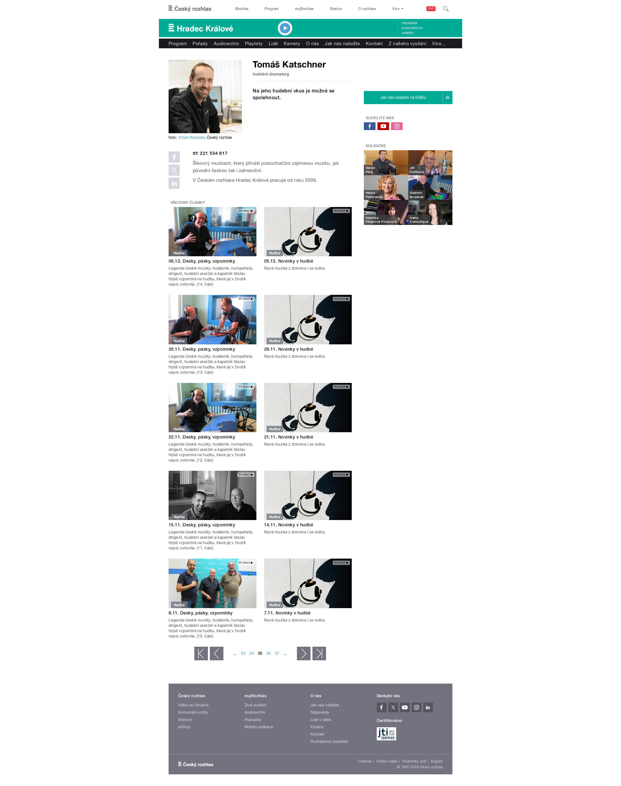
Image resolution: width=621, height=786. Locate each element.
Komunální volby (193, 712)
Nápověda (319, 712)
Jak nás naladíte (342, 43)
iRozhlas (242, 9)
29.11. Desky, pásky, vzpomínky (202, 349)
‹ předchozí (216, 653)
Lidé (273, 43)
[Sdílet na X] (174, 170)
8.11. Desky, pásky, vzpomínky (201, 612)
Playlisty (254, 43)
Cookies (364, 761)
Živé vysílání (255, 705)
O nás (312, 43)
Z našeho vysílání (407, 43)
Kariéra (316, 727)
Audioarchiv (412, 28)
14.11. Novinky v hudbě (288, 524)
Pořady (200, 43)
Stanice (336, 9)
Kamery (408, 33)
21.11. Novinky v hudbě (288, 436)
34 (251, 653)
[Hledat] (445, 8)
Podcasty (253, 719)
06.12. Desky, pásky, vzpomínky (202, 261)
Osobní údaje (387, 761)
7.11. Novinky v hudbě (287, 612)
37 (277, 653)
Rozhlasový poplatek (329, 741)
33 (243, 653)
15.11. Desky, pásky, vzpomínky (202, 524)
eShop (184, 727)
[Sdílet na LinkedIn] (174, 183)
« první (201, 653)
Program (271, 9)
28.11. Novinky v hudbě (288, 349)
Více (439, 43)
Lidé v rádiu (320, 719)
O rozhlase (367, 9)
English (437, 761)
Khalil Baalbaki (191, 137)
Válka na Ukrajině (193, 705)
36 (268, 653)
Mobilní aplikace (259, 727)
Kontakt (374, 43)
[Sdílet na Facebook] (174, 157)
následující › (303, 653)
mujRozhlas (304, 9)
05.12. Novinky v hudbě (288, 261)
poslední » (319, 653)
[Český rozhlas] (190, 8)
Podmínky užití (414, 761)
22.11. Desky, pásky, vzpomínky (202, 436)
